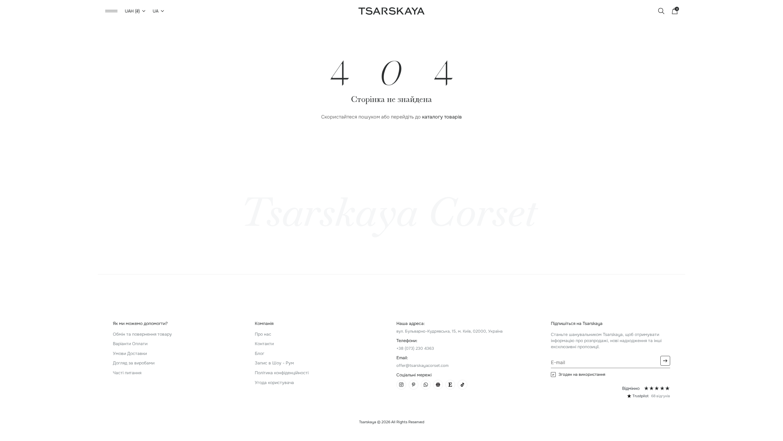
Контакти (264, 343)
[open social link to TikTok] (462, 385)
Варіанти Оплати (130, 343)
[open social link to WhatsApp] (426, 385)
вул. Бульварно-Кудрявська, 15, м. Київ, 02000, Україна (449, 331)
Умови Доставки (130, 353)
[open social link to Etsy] (450, 385)
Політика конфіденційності (282, 372)
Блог (259, 353)
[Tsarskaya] (391, 10)
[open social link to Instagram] (401, 385)
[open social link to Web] (438, 385)
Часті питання (127, 372)
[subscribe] (665, 361)
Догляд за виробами (133, 363)
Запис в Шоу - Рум (274, 363)
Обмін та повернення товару (142, 334)
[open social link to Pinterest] (413, 385)
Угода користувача (274, 382)
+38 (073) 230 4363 (415, 348)
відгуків (660, 396)
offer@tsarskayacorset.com (422, 365)
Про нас (263, 334)
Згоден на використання (581, 374)
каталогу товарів (442, 117)
